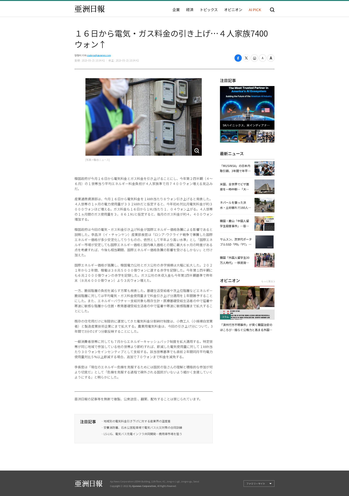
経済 (189, 9)
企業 (176, 9)
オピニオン (233, 9)
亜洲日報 (90, 9)
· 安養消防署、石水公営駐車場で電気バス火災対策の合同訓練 (141, 427)
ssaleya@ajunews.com (99, 55)
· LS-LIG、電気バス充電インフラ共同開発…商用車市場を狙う (141, 434)
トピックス (209, 9)
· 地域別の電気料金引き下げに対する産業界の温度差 (136, 421)
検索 (272, 9)
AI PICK (255, 9)
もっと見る (267, 281)
